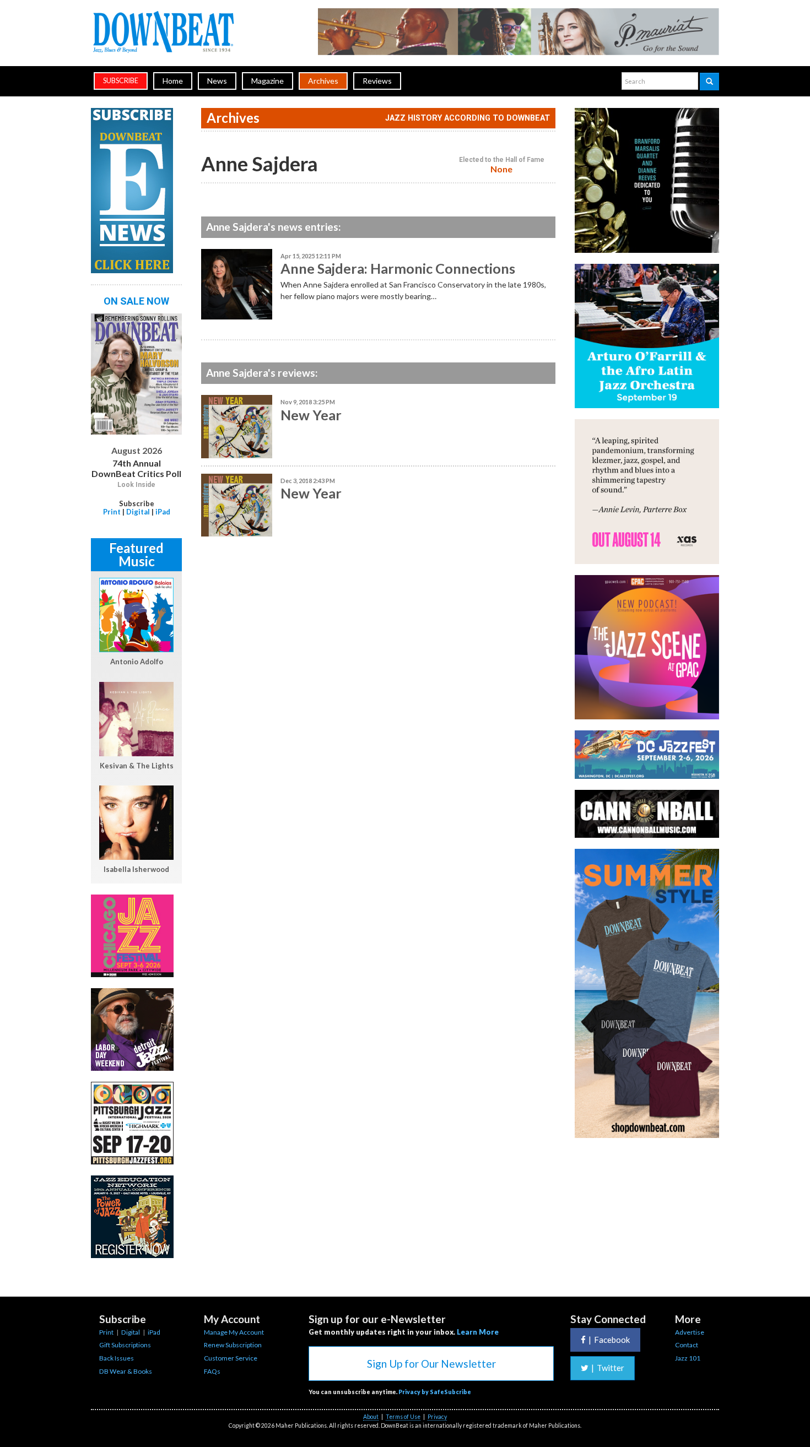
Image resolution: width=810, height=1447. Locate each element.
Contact (686, 1345)
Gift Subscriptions (125, 1345)
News (217, 80)
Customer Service (230, 1358)
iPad (162, 511)
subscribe (120, 81)
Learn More (478, 1331)
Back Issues (116, 1358)
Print (112, 511)
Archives (323, 80)
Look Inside (136, 485)
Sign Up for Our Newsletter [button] (431, 1363)
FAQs (212, 1371)
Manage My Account (234, 1332)
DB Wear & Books (125, 1371)
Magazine (267, 80)
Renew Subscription (233, 1345)
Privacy (437, 1416)
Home (173, 80)
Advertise (689, 1332)
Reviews (377, 80)
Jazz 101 (687, 1358)
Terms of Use (403, 1416)
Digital (138, 511)
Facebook (609, 1340)
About (371, 1416)
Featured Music (136, 554)
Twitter (607, 1368)
